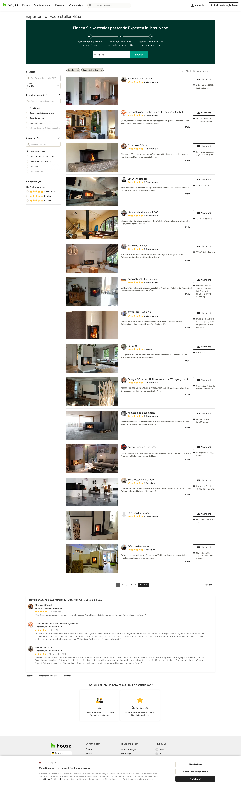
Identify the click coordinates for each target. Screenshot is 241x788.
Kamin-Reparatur (37, 171)
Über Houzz (91, 749)
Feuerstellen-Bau (37, 151)
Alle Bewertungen (37, 187)
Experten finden (41, 5)
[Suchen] (90, 5)
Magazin (59, 5)
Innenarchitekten (37, 123)
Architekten (35, 108)
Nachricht (206, 79)
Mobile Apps (125, 753)
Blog (162, 749)
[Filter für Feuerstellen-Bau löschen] (101, 70)
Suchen (139, 54)
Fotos (25, 5)
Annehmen (195, 779)
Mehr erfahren (65, 676)
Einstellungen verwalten (195, 771)
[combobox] (109, 5)
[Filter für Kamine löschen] (78, 70)
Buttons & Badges (128, 749)
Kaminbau (34, 166)
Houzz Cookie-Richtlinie (55, 779)
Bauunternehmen (37, 118)
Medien (89, 753)
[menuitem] (26, 5)
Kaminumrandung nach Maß (42, 156)
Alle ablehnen (195, 764)
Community (75, 5)
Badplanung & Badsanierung (42, 113)
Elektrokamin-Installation (40, 161)
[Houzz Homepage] (11, 5)
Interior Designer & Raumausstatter (45, 128)
